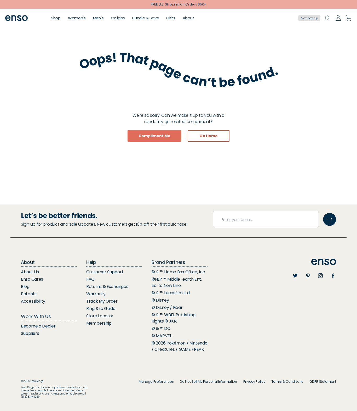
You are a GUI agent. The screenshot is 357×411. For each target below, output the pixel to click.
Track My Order (102, 301)
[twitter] (295, 276)
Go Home (208, 135)
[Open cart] (349, 18)
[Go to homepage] (16, 18)
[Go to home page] (323, 262)
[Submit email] (329, 219)
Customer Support (104, 272)
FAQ (90, 279)
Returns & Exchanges (107, 287)
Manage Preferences (156, 382)
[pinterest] (308, 276)
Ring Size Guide (101, 309)
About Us (30, 272)
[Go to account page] (338, 18)
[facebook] (333, 276)
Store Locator (99, 316)
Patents (29, 294)
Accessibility (33, 301)
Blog (25, 287)
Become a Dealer (38, 326)
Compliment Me (154, 135)
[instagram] (320, 276)
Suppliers (30, 333)
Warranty (96, 294)
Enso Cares (32, 279)
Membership (309, 18)
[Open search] (328, 18)
